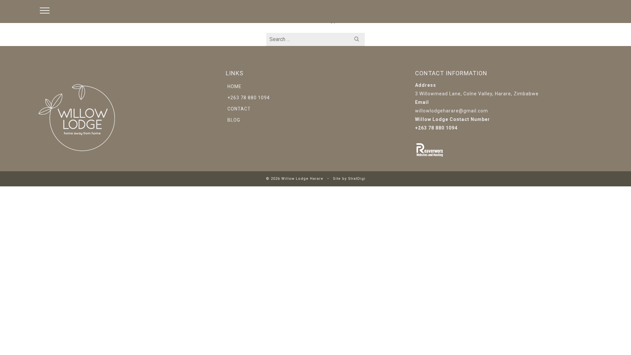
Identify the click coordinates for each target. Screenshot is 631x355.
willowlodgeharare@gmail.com (451, 110)
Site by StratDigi (349, 179)
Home (234, 86)
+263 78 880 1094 (248, 97)
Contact (239, 108)
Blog (233, 120)
